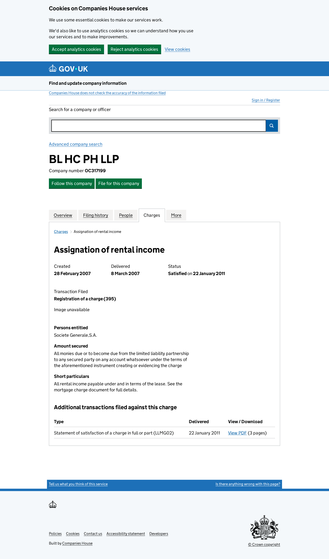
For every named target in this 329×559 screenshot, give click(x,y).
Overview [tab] (63, 215)
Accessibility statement (125, 533)
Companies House (77, 543)
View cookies (177, 49)
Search (272, 126)
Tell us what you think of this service (78, 484)
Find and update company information (88, 83)
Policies (55, 533)
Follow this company (72, 183)
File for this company (118, 183)
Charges (61, 231)
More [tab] (176, 215)
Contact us (93, 533)
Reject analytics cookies (134, 49)
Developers (158, 533)
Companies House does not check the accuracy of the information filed (107, 93)
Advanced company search (75, 144)
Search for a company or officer (80, 109)
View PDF (237, 433)
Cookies (72, 533)
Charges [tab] (152, 215)
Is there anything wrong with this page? (248, 484)
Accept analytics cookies (76, 49)
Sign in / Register (266, 100)
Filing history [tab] (95, 215)
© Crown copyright (264, 544)
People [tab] (126, 215)
